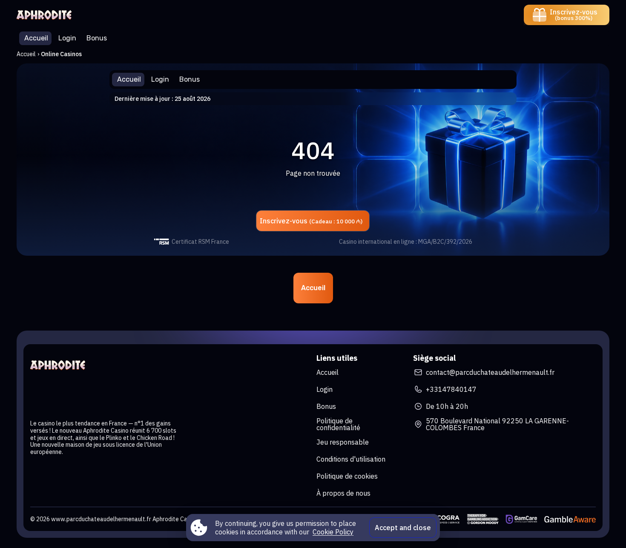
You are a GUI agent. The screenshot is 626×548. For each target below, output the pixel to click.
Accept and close (403, 527)
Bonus (326, 406)
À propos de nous (343, 493)
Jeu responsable (342, 442)
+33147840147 (451, 389)
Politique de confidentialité (338, 424)
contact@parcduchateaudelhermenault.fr (490, 372)
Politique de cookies (347, 476)
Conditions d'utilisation (350, 459)
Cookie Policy (333, 532)
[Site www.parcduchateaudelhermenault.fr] (46, 15)
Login (324, 389)
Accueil (26, 54)
